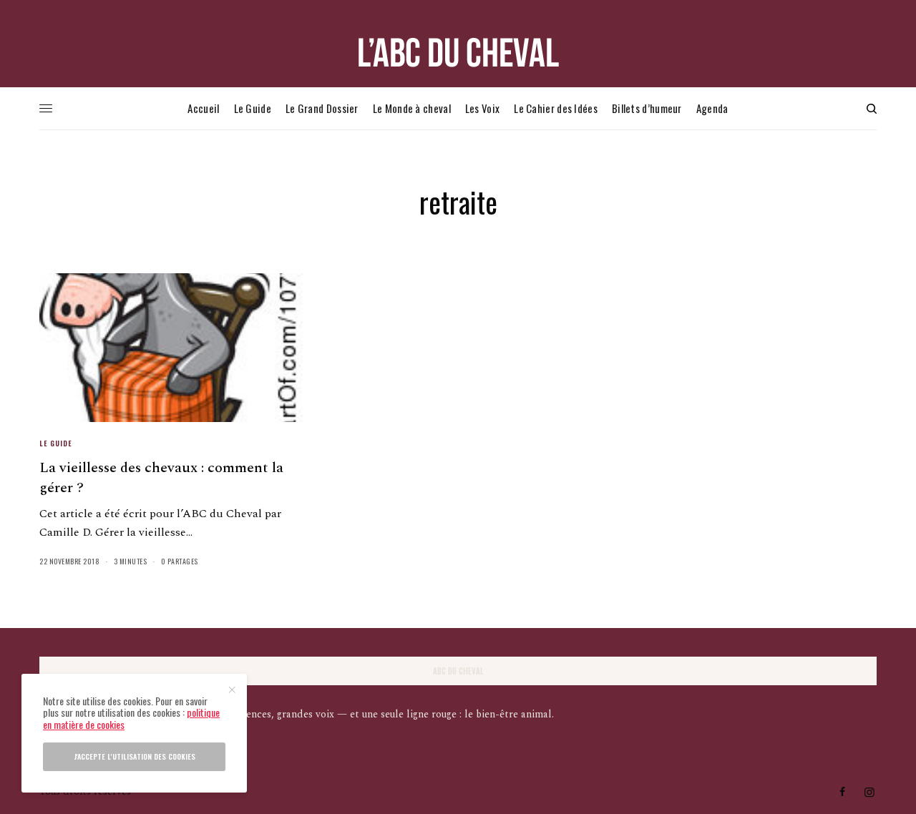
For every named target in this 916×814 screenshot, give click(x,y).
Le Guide (55, 443)
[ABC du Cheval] (458, 52)
